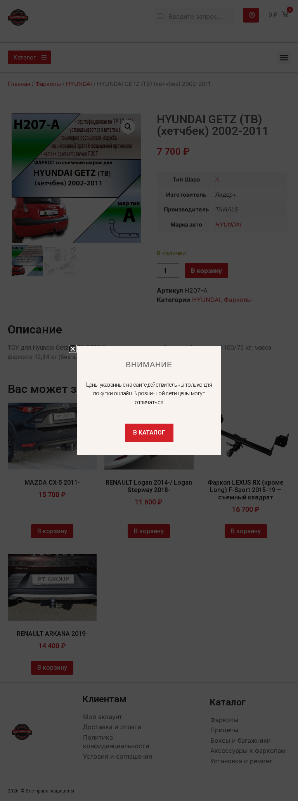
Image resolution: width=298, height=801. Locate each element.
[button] (73, 349)
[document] (149, 400)
